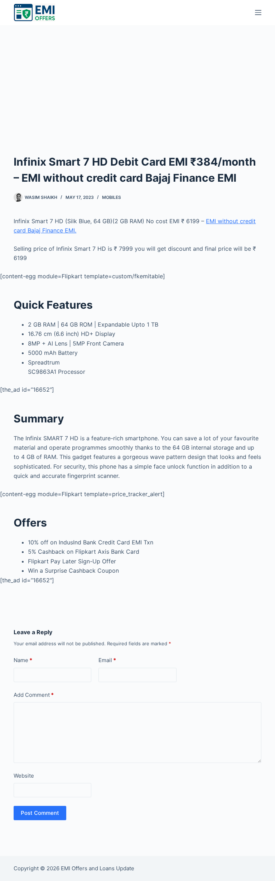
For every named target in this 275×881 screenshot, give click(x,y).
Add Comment (34, 694)
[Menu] (258, 12)
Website (24, 775)
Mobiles (111, 197)
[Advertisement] (137, 79)
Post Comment (40, 812)
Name (23, 660)
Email (107, 660)
